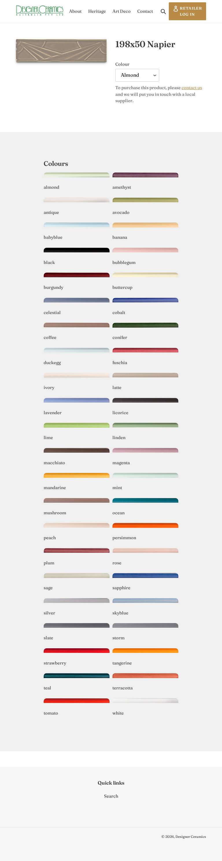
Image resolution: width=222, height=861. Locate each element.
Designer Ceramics (190, 836)
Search (111, 796)
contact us (192, 87)
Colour (122, 64)
